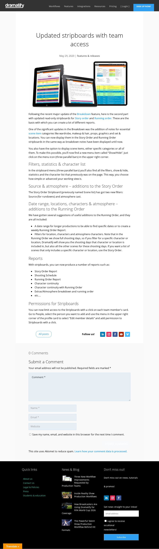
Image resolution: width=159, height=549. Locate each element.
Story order (82, 118)
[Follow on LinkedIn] (102, 334)
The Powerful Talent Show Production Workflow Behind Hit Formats (78, 525)
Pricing (113, 6)
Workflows (54, 6)
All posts (44, 334)
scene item (35, 133)
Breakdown (84, 114)
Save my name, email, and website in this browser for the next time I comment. (78, 434)
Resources (99, 6)
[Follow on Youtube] (121, 334)
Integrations (83, 6)
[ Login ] (125, 6)
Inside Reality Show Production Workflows (85, 495)
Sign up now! (143, 6)
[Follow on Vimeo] (127, 334)
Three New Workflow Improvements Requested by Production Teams (79, 481)
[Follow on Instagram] (108, 334)
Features (68, 6)
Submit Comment (116, 444)
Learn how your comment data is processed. (101, 451)
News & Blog (70, 469)
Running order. (103, 118)
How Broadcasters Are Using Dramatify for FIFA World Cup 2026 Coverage (79, 509)
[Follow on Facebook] (115, 334)
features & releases (88, 56)
